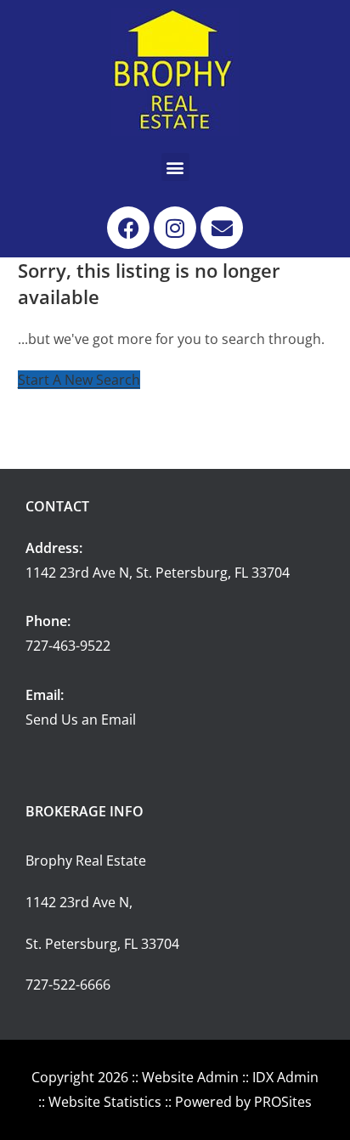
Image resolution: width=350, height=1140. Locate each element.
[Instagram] (175, 227)
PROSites (283, 1101)
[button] (175, 167)
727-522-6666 (67, 984)
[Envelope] (221, 227)
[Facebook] (128, 227)
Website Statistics (104, 1101)
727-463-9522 (67, 645)
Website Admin (190, 1077)
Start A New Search (79, 379)
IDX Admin (285, 1077)
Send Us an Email (80, 719)
